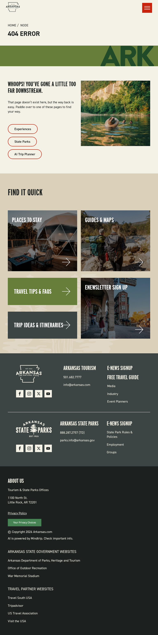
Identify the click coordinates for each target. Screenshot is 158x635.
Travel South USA (20, 598)
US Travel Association (23, 613)
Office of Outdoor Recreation (27, 568)
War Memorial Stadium (23, 576)
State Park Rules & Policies (119, 434)
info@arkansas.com (76, 385)
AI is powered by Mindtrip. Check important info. (40, 538)
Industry (112, 394)
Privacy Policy (17, 513)
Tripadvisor (15, 605)
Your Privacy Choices (24, 522)
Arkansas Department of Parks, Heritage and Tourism (44, 560)
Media (111, 386)
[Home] (13, 7)
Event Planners (117, 401)
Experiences (22, 129)
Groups (111, 452)
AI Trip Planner (24, 154)
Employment (115, 444)
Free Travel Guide (123, 377)
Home (12, 25)
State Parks (22, 141)
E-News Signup (119, 367)
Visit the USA (17, 621)
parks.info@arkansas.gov (77, 440)
